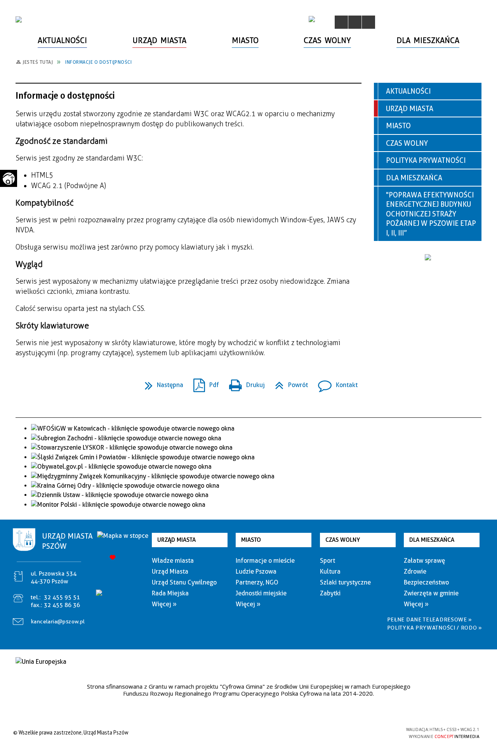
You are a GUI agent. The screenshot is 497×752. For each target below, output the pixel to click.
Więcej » (164, 604)
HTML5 (345, 732)
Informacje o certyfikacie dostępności (246, 733)
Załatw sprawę (424, 560)
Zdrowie (415, 571)
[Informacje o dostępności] (354, 22)
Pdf (203, 383)
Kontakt (335, 383)
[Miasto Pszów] (19, 19)
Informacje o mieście (265, 560)
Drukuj (244, 383)
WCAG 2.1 (382, 732)
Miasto (398, 126)
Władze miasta (173, 560)
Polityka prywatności (426, 160)
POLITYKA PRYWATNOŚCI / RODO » (434, 628)
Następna (161, 383)
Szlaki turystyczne (345, 582)
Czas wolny (407, 143)
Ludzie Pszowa (256, 571)
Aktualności (408, 91)
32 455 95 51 (62, 597)
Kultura (330, 571)
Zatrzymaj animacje (341, 22)
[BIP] (312, 19)
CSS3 (357, 732)
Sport (327, 560)
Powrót (288, 383)
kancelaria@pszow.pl (58, 621)
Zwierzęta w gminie (431, 593)
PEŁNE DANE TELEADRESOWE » (430, 619)
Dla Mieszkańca (414, 178)
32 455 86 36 (62, 605)
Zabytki (330, 593)
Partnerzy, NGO (257, 582)
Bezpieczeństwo (426, 582)
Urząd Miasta (409, 109)
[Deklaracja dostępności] (368, 22)
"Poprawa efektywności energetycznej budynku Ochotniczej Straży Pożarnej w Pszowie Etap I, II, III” (431, 214)
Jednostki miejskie (261, 593)
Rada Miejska (170, 593)
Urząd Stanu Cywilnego (184, 582)
